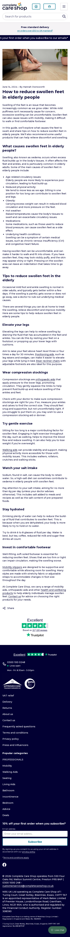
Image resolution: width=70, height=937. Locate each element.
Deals (5, 815)
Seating (6, 778)
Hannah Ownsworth (34, 86)
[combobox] (35, 16)
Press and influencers (15, 745)
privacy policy (28, 851)
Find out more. (58, 30)
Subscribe (35, 841)
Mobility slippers (12, 567)
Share (10, 608)
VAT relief (8, 695)
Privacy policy (10, 738)
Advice (6, 809)
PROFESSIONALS (12, 759)
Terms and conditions (15, 732)
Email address (8, 829)
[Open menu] (64, 6)
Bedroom (7, 802)
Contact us (14, 596)
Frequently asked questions (18, 726)
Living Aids (8, 784)
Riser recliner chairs (48, 360)
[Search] (64, 16)
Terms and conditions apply (16, 857)
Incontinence (10, 796)
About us (7, 714)
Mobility (7, 765)
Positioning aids (44, 354)
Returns (7, 707)
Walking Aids (10, 771)
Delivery (7, 701)
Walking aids (9, 449)
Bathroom (8, 790)
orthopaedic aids (45, 379)
